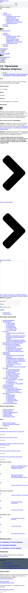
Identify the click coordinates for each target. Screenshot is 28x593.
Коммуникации (7, 321)
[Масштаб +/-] (5, 591)
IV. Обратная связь (11, 327)
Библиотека (6, 34)
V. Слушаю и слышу (11, 328)
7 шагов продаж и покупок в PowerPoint (18, 518)
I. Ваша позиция (10, 323)
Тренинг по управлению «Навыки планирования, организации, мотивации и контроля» (19, 467)
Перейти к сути (4, 0)
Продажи (5, 368)
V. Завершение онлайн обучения (14, 351)
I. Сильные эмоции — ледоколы (14, 379)
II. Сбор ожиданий (11, 347)
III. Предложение (10, 372)
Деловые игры (4, 48)
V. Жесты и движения (12, 362)
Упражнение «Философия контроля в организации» (12, 431)
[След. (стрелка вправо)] (2, 592)
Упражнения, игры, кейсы (13, 36)
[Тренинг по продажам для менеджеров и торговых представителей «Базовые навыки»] (4, 479)
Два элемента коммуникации (18, 533)
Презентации (6, 354)
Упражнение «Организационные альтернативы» (11, 456)
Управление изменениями (10, 403)
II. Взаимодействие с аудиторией (15, 358)
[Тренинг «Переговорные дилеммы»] (4, 488)
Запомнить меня (6, 307)
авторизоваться (4, 556)
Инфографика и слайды (12, 40)
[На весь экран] (3, 591)
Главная (5, 33)
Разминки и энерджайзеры (10, 378)
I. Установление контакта (13, 369)
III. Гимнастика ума (11, 382)
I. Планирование (10, 394)
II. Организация (10, 396)
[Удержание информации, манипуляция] (4, 504)
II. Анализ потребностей (12, 371)
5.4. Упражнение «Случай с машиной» (10, 548)
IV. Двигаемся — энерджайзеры (14, 383)
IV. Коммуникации (11, 399)
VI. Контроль (9, 402)
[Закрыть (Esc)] (0, 591)
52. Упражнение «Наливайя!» (8, 545)
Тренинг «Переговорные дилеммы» (19, 485)
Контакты (5, 46)
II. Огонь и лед (10, 380)
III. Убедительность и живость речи (15, 359)
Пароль (2, 304)
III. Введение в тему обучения (14, 348)
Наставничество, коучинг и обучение (13, 342)
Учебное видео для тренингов (14, 41)
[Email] (1, 55)
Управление (6, 393)
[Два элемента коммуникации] (4, 535)
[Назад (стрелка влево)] (0, 592)
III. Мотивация (10, 397)
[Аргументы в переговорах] (4, 512)
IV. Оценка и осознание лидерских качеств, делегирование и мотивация (16, 340)
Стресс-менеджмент (8, 385)
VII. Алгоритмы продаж (12, 376)
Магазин (5, 44)
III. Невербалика (10, 326)
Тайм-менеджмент (8, 386)
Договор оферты (7, 563)
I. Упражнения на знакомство (14, 389)
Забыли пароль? (7, 314)
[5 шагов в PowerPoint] (4, 528)
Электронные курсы (11, 43)
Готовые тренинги (11, 37)
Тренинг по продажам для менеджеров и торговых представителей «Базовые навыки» (19, 476)
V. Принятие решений (12, 400)
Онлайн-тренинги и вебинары (11, 344)
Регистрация (6, 312)
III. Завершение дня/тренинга (14, 392)
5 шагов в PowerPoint (16, 526)
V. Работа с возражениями (13, 373)
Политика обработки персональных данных (15, 568)
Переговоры (6, 352)
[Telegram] (2, 55)
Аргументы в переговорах (17, 509)
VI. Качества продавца (12, 375)
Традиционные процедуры (19, 75)
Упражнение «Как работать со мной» (8, 437)
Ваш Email (3, 301)
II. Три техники (10, 324)
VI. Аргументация (11, 330)
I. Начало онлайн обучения (13, 345)
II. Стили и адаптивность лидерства (15, 335)
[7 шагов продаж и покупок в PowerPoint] (4, 521)
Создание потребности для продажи (19, 495)
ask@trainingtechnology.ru (6, 578)
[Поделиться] (2, 591)
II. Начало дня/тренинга (9, 74)
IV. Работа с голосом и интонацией (15, 361)
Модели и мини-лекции (12, 39)
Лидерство (6, 331)
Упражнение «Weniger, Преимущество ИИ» (10, 450)
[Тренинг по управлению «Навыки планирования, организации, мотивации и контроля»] (4, 470)
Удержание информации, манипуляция (17, 502)
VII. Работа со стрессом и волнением (16, 366)
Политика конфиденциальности (11, 565)
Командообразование (8, 320)
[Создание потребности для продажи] (4, 497)
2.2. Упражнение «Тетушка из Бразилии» (11, 542)
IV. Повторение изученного (13, 349)
